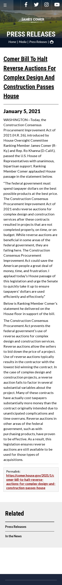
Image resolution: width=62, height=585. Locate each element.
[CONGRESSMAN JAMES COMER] (31, 18)
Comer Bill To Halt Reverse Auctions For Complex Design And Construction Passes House (29, 77)
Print (52, 42)
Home (12, 42)
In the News (13, 536)
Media (23, 42)
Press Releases (31, 34)
